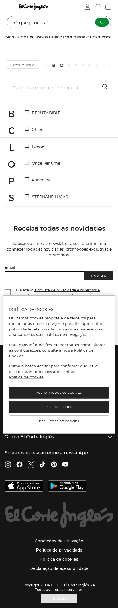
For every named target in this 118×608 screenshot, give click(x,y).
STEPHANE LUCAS (50, 196)
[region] (59, 364)
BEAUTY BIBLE (46, 112)
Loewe (38, 146)
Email (10, 267)
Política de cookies (26, 377)
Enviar (99, 275)
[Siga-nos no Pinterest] (53, 465)
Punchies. (41, 180)
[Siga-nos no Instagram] (8, 465)
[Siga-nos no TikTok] (42, 465)
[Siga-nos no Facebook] (19, 465)
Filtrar (59, 598)
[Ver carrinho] (107, 7)
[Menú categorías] (10, 7)
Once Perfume (46, 163)
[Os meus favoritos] (97, 7)
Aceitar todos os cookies (59, 393)
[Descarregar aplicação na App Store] (24, 486)
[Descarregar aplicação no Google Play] (67, 486)
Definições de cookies (59, 421)
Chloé (37, 129)
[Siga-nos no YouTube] (65, 465)
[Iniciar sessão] (86, 7)
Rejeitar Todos (59, 407)
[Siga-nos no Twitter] (30, 465)
